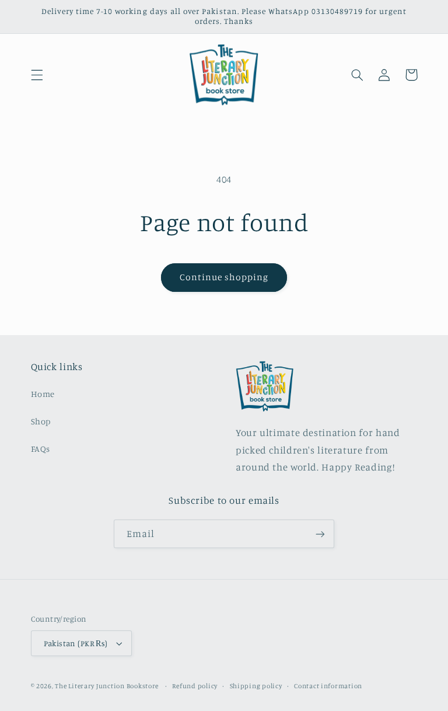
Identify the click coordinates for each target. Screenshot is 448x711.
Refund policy (195, 686)
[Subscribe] (320, 534)
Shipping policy (256, 686)
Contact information (328, 686)
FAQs (41, 449)
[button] (36, 74)
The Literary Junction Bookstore (107, 686)
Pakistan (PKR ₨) (76, 643)
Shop (41, 421)
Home (43, 394)
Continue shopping (224, 277)
